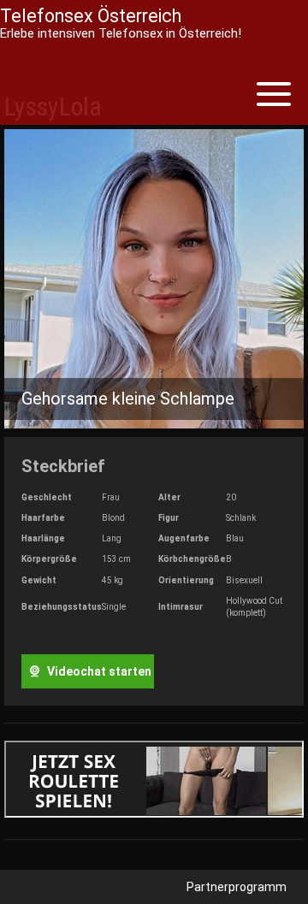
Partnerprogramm (237, 887)
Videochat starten (97, 671)
